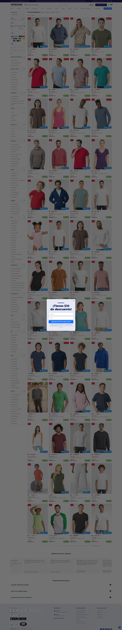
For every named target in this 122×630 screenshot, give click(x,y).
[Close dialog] (74, 301)
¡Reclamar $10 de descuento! (61, 321)
